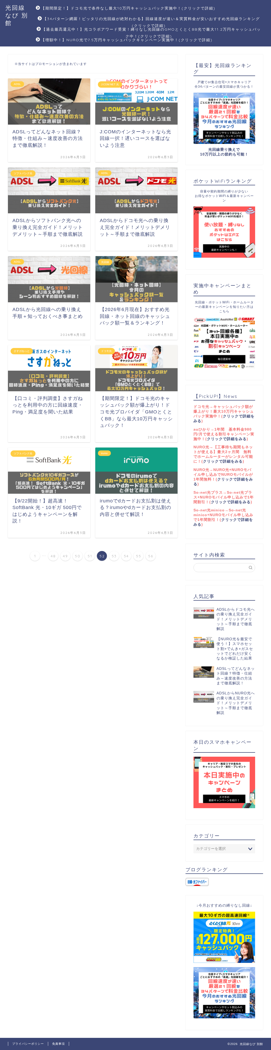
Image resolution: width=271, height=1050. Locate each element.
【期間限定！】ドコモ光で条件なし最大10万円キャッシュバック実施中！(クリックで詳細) (128, 8)
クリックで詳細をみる (227, 439)
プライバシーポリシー (28, 1043)
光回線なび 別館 (16, 15)
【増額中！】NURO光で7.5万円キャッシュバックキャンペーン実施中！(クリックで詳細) (127, 39)
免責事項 (58, 1043)
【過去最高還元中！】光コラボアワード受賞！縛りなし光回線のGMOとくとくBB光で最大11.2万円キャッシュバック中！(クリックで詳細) (151, 31)
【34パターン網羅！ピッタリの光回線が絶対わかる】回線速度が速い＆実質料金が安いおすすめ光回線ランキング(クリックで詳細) (151, 20)
